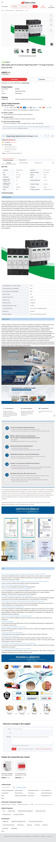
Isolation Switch (11, 811)
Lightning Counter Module (20, 795)
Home (2, 10)
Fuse (4, 811)
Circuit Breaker (4, 793)
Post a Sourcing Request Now (43, 749)
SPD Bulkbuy (14, 828)
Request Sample (25, 82)
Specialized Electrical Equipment (25, 811)
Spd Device (45, 825)
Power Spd (37, 825)
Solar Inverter (31, 795)
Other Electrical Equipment (7, 790)
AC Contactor (31, 793)
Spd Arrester (5, 828)
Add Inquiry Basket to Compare (28, 56)
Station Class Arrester (41, 811)
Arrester (26, 10)
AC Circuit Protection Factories (35, 821)
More (2, 831)
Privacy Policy (49, 836)
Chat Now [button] (42, 79)
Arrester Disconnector (19, 814)
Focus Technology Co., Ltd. (18, 836)
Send (14, 749)
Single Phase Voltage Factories (18, 821)
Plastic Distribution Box (46, 793)
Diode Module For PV (46, 795)
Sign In (3, 153)
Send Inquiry (14, 79)
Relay (2, 795)
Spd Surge (29, 825)
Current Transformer (46, 790)
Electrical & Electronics (9, 10)
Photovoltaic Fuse (19, 793)
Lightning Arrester (7, 814)
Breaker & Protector (19, 10)
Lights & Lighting (18, 790)
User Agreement (36, 836)
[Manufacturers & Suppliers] (28, 2)
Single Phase (5, 821)
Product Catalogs (22, 787)
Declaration (43, 836)
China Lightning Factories (8, 825)
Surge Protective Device (33, 790)
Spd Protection (20, 825)
